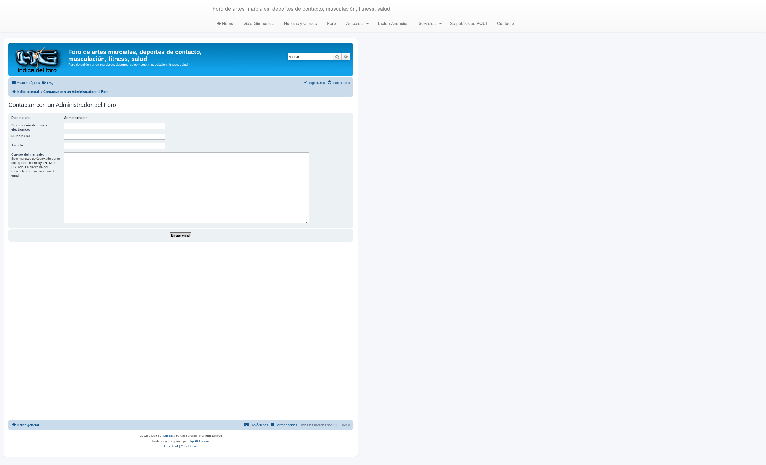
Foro (331, 23)
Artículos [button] (354, 23)
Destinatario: (21, 117)
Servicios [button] (427, 23)
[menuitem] (48, 82)
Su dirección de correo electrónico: (29, 127)
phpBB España (199, 441)
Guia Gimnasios (258, 23)
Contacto (505, 23)
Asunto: (17, 145)
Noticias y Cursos (300, 23)
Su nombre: (20, 136)
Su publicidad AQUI (468, 23)
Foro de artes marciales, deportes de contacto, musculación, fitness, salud (301, 8)
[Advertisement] (180, 331)
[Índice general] (39, 59)
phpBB (168, 435)
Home (227, 23)
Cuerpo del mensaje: (27, 154)
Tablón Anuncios (392, 23)
